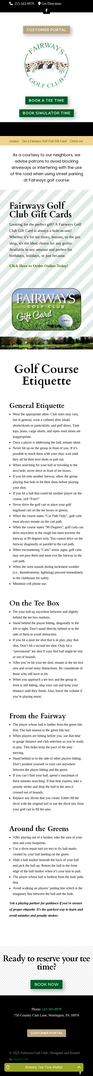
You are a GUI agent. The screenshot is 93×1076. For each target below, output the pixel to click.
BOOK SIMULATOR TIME (47, 113)
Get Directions (51, 3)
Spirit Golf (21, 1059)
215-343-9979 (51, 1009)
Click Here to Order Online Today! (38, 266)
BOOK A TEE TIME (46, 100)
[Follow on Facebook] (46, 10)
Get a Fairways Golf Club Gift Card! (36, 141)
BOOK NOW (46, 984)
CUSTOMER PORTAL (47, 30)
